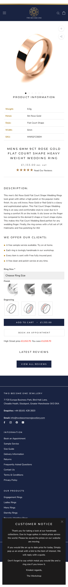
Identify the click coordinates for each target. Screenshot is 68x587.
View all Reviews (34, 364)
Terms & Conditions (13, 474)
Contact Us (9, 469)
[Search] (58, 13)
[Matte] (28, 290)
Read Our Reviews (34, 170)
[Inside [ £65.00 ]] (28, 308)
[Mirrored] (11, 290)
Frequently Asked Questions (18, 464)
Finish (7, 281)
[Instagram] (10, 422)
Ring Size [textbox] (9, 269)
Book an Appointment (34, 332)
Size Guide (9, 448)
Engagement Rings (13, 497)
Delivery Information (14, 454)
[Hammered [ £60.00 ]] (45, 290)
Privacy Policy (10, 480)
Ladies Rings (10, 502)
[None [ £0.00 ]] (11, 308)
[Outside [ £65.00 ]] (45, 308)
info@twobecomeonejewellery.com (28, 417)
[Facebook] (4, 422)
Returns (8, 459)
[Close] (62, 521)
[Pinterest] (17, 422)
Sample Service (11, 443)
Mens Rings (9, 507)
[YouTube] (23, 422)
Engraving (9, 299)
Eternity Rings (11, 512)
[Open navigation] (4, 13)
